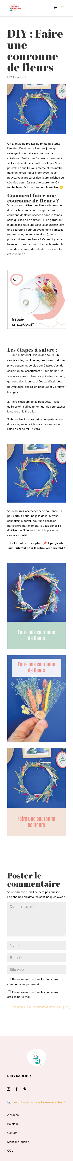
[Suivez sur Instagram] (8, 1089)
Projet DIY (19, 77)
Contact (12, 1132)
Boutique (13, 1123)
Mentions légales (18, 1141)
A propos (13, 1114)
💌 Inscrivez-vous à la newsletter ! (36, 1102)
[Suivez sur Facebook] (16, 1089)
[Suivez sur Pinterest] (24, 1089)
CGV (10, 1150)
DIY (9, 77)
